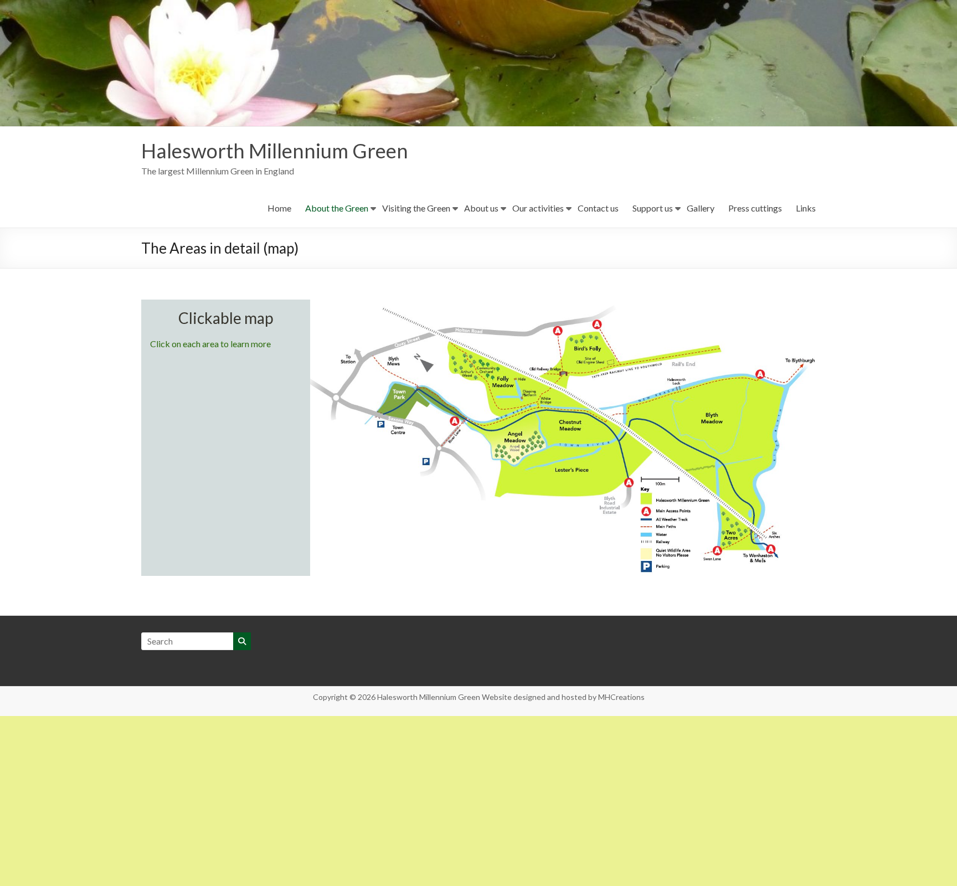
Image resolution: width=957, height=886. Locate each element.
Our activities (538, 208)
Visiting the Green (416, 208)
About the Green (336, 208)
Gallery (700, 208)
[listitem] (578, 359)
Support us (652, 208)
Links (806, 208)
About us (481, 208)
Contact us (598, 208)
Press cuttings (755, 208)
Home (279, 208)
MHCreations (621, 697)
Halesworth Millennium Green (274, 150)
